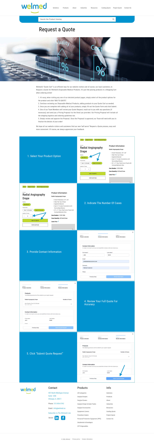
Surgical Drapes (82, 396)
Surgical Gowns (82, 400)
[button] (57, 8)
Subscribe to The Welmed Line (59, 413)
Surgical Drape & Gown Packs (86, 404)
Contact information (87, 439)
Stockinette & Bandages (85, 422)
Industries (109, 404)
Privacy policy (76, 439)
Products (109, 396)
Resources (109, 408)
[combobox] (77, 19)
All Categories (81, 393)
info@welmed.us (59, 408)
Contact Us (109, 419)
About (108, 400)
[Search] (113, 19)
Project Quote (110, 415)
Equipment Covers (83, 411)
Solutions (109, 393)
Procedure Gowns (83, 415)
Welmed (68, 439)
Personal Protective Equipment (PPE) (89, 419)
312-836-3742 (59, 404)
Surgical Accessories (84, 408)
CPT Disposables (82, 426)
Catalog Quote (111, 411)
